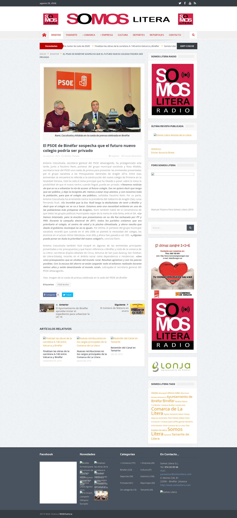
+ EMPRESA (106, 34)
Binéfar (169, 400)
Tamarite (167, 435)
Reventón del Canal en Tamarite (123, 349)
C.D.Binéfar (156, 405)
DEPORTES (139, 34)
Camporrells (180, 405)
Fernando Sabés (176, 414)
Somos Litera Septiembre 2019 (163, 46)
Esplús (166, 414)
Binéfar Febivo (181, 401)
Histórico (156, 149)
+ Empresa (145, 462)
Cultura (144, 469)
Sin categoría (126, 489)
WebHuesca (65, 513)
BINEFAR (56, 34)
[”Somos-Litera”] (172, 135)
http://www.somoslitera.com (175, 485)
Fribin (187, 418)
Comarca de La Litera (167, 411)
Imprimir (115, 156)
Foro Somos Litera (176, 418)
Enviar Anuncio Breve (162, 152)
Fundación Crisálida (159, 422)
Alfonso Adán (173, 392)
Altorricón (185, 393)
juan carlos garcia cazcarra (180, 421)
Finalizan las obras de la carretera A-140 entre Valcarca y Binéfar (111, 46)
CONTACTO (175, 34)
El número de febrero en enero (114, 309)
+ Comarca (125, 462)
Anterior (64, 304)
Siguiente (120, 304)
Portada (75, 156)
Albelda (154, 393)
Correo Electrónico (133, 156)
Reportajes (145, 482)
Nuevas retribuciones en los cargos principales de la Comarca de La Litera (92, 354)
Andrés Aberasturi (158, 397)
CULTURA (123, 34)
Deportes (124, 476)
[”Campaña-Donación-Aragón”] (172, 269)
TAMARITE (71, 34)
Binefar (68, 156)
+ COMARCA (88, 34)
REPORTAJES (157, 34)
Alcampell (163, 393)
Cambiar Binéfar (168, 405)
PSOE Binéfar (63, 284)
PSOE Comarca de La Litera (174, 425)
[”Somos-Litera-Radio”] (172, 89)
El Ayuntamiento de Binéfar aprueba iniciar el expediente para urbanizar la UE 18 (73, 312)
